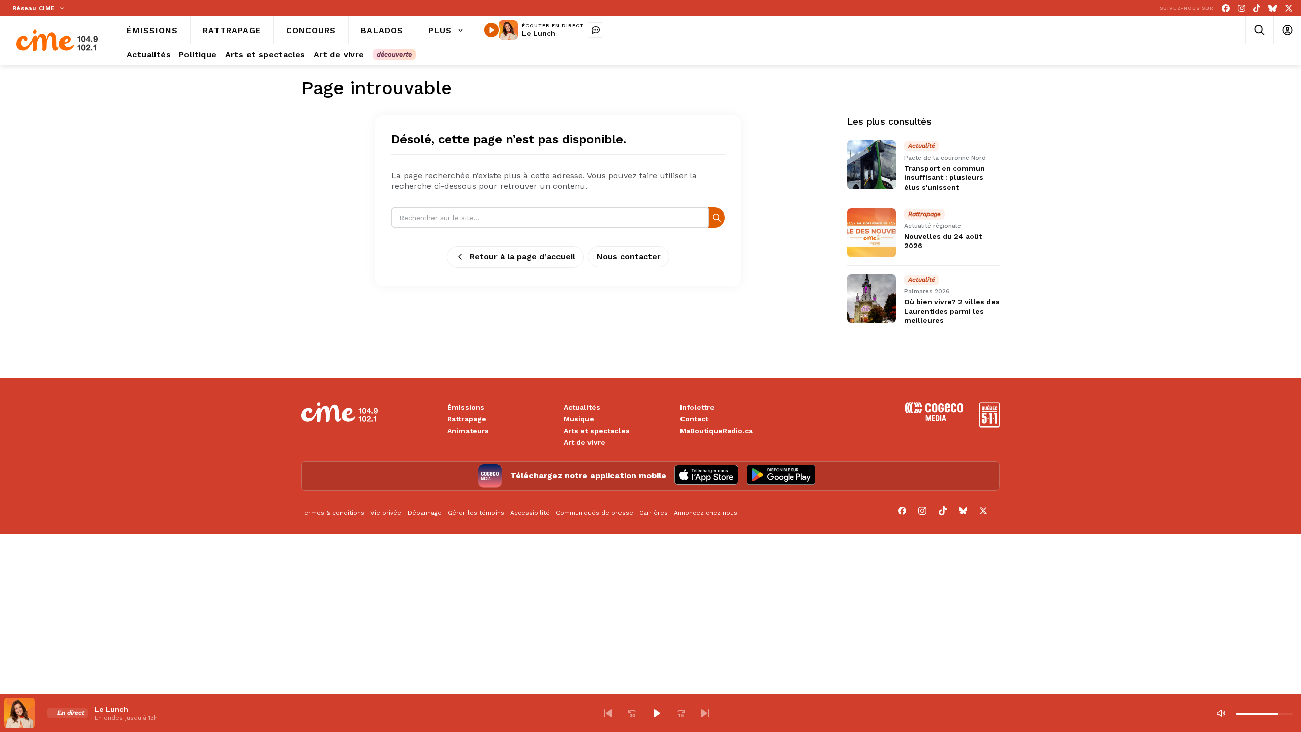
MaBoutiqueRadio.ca (716, 430)
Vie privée (385, 512)
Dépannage (425, 512)
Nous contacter (629, 256)
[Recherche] (716, 217)
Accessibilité (530, 512)
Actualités (582, 407)
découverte (394, 54)
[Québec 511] (989, 425)
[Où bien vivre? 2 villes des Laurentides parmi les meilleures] (871, 298)
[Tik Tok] (1256, 8)
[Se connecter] (1287, 30)
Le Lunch (538, 33)
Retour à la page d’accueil (522, 256)
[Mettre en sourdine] (1221, 713)
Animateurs (468, 430)
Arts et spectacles (597, 430)
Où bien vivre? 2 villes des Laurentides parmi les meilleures (952, 311)
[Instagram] (1241, 8)
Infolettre (697, 407)
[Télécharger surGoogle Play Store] (781, 476)
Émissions (465, 407)
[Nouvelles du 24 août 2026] (871, 232)
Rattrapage (466, 419)
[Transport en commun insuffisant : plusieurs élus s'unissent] (871, 164)
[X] (1289, 8)
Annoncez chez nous (705, 512)
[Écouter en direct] (491, 30)
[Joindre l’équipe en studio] (595, 30)
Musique (579, 419)
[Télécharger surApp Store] (706, 476)
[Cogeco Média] (934, 418)
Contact (694, 419)
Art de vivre (584, 442)
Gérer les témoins (476, 512)
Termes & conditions (332, 512)
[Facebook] (1226, 8)
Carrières (653, 512)
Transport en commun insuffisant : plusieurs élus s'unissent (944, 177)
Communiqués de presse (594, 512)
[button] (608, 713)
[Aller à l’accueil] (57, 40)
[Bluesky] (1272, 8)
